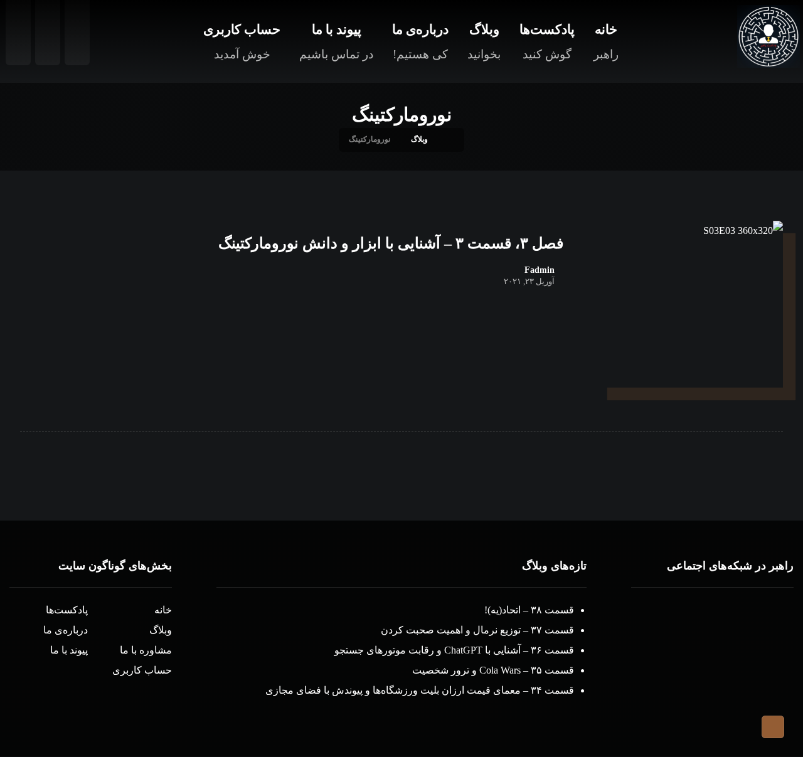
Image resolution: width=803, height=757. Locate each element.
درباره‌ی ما (65, 630)
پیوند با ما (69, 650)
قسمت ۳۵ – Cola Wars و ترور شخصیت (493, 670)
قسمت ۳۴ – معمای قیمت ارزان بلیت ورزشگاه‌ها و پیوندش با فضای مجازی (419, 690)
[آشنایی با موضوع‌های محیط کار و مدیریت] (768, 36)
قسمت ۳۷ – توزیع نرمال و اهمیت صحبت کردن (477, 630)
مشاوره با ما (146, 650)
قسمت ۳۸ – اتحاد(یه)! (529, 610)
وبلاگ (160, 630)
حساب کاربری (142, 670)
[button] (737, 612)
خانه (163, 610)
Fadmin (539, 270)
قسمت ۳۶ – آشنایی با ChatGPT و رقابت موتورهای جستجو (454, 650)
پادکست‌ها (67, 610)
